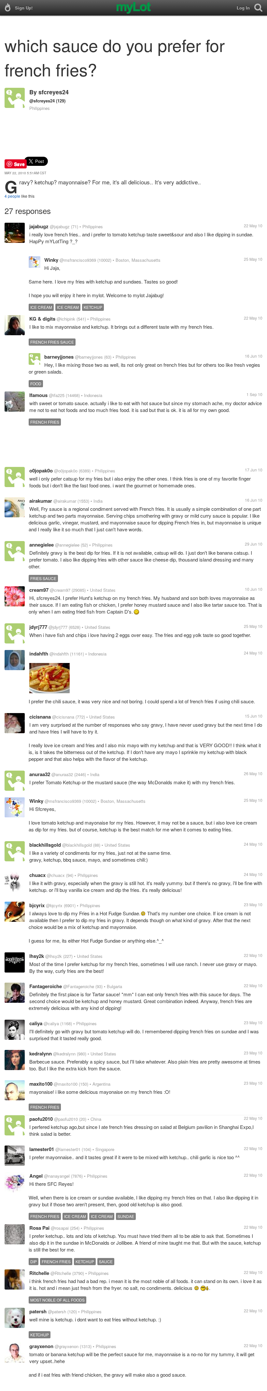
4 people (12, 196)
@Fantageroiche (78, 986)
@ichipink (66, 319)
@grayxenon (66, 1346)
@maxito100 (65, 1084)
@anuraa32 (62, 774)
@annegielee (67, 545)
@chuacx (56, 875)
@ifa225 (56, 395)
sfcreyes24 (53, 92)
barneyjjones (59, 356)
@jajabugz (60, 226)
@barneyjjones (89, 357)
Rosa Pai (39, 1227)
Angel (36, 1175)
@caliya (51, 1023)
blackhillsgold (45, 844)
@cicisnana (63, 717)
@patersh (57, 1311)
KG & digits (42, 318)
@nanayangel (57, 1176)
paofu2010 (41, 1118)
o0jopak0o (41, 470)
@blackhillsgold (77, 845)
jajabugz (39, 226)
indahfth (38, 653)
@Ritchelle (60, 1273)
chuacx (37, 875)
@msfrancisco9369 (78, 260)
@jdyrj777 (58, 627)
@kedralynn (64, 1054)
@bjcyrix (54, 905)
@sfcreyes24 (42, 101)
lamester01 (41, 1149)
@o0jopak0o (65, 471)
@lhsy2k (53, 956)
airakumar (40, 500)
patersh (38, 1311)
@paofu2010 (66, 1119)
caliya (35, 1023)
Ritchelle (39, 1273)
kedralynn (40, 1053)
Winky (51, 259)
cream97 (39, 589)
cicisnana (40, 716)
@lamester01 (67, 1149)
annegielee (41, 544)
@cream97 (60, 590)
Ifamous (38, 395)
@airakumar (64, 501)
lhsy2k (36, 956)
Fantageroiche (45, 986)
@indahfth (59, 654)
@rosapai (60, 1228)
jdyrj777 (38, 626)
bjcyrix (37, 905)
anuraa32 (39, 774)
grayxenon (41, 1346)
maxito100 (40, 1083)
